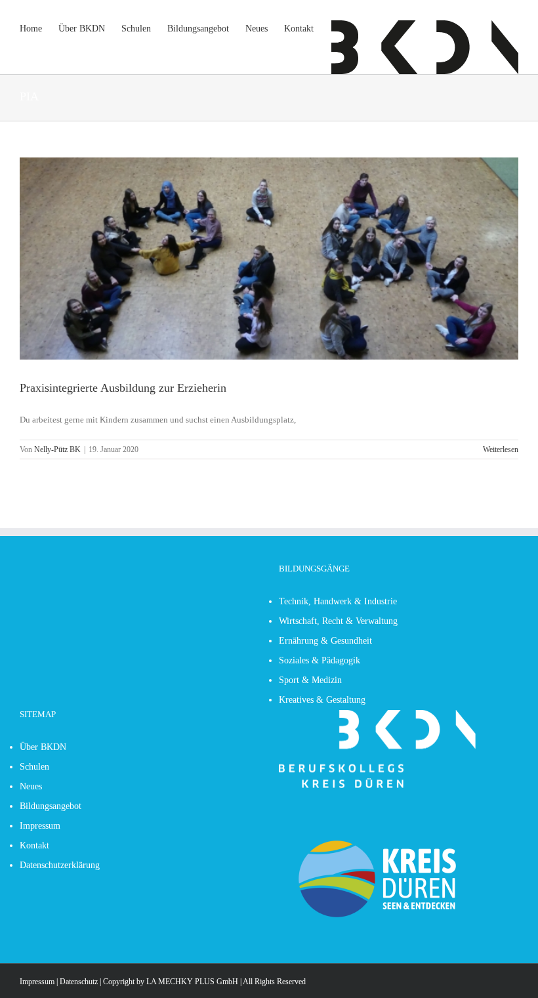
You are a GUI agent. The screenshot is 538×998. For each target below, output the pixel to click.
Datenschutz (79, 981)
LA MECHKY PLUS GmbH (192, 981)
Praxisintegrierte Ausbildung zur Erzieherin (123, 387)
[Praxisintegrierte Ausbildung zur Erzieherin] (269, 258)
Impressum (37, 981)
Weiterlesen (500, 449)
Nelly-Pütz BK (57, 449)
